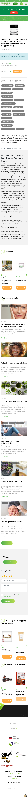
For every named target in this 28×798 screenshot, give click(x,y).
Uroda (18, 306)
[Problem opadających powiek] (14, 508)
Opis (2, 148)
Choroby (5, 422)
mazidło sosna (18, 107)
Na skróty (12, 724)
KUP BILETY (14, 12)
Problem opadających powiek (11, 522)
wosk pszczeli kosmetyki (8, 128)
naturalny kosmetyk (7, 96)
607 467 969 (14, 779)
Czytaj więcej (4, 338)
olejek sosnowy (19, 85)
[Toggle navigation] (26, 4)
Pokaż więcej (7, 543)
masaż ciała (20, 128)
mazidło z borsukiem (18, 110)
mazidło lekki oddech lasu (8, 103)
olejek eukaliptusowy (7, 121)
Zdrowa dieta (20, 422)
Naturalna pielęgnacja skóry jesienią (14, 363)
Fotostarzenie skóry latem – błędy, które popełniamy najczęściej (13, 325)
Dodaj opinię (9, 561)
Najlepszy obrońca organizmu (11, 481)
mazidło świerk (6, 110)
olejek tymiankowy (7, 125)
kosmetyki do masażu (19, 114)
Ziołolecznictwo (15, 385)
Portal (13, 729)
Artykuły (14, 148)
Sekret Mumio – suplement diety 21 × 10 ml (7, 695)
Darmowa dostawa (19, 80)
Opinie (19, 148)
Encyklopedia (6, 382)
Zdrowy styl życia (7, 426)
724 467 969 (14, 774)
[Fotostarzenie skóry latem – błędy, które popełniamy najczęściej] (14, 311)
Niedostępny (21, 699)
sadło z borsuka (6, 114)
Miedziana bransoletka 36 (6, 650)
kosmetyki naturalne (7, 85)
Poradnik (5, 306)
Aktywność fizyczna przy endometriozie (10, 442)
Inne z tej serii (7, 148)
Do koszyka (17, 71)
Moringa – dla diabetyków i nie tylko (14, 401)
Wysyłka (3, 80)
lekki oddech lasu (6, 107)
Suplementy (5, 385)
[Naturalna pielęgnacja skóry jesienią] (14, 349)
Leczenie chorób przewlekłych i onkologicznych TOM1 (20, 693)
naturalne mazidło (7, 92)
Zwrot (11, 80)
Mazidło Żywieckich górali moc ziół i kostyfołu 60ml (7, 282)
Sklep (15, 3)
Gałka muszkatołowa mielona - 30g (20, 652)
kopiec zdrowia (6, 89)
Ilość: (2, 71)
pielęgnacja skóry (18, 89)
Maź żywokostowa (21, 280)
